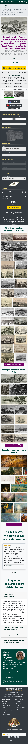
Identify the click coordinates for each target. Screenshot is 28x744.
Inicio (2, 6)
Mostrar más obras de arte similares (14, 364)
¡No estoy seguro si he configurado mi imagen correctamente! (14, 641)
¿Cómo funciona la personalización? (9, 595)
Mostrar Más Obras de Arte (14, 524)
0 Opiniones (17, 108)
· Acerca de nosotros (6, 714)
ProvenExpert (9, 565)
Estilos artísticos (8, 6)
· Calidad (17, 705)
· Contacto (4, 703)
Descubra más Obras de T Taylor (14, 445)
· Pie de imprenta (6, 705)
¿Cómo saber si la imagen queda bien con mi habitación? (13, 628)
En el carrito (14, 207)
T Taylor (4, 7)
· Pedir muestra (18, 712)
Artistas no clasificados (19, 6)
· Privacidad (4, 709)
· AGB (3, 707)
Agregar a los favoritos (15, 105)
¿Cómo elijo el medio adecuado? (13, 635)
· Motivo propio (18, 701)
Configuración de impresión (15, 68)
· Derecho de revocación (7, 711)
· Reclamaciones (5, 712)
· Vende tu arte (18, 703)
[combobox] (14, 124)
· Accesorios (17, 711)
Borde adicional (5, 122)
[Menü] (1, 2)
